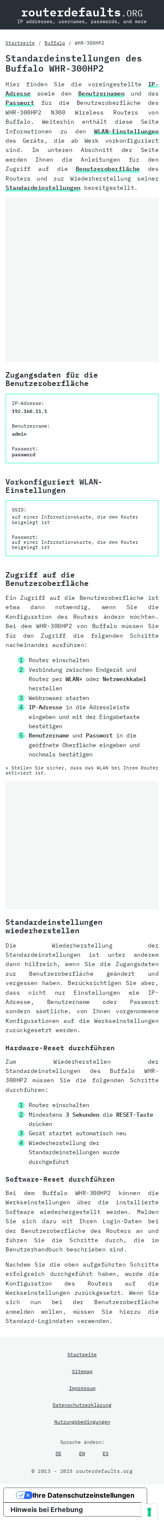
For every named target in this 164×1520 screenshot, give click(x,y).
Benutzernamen (101, 93)
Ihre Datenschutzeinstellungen (84, 1495)
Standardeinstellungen (43, 188)
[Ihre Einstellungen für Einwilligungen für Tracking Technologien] (149, 1512)
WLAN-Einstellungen (126, 131)
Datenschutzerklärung (82, 1404)
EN (82, 1453)
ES (105, 1453)
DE (58, 1453)
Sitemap (82, 1371)
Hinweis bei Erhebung (47, 1509)
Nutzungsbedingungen (82, 1421)
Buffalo (55, 43)
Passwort (19, 102)
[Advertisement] (82, 280)
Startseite (20, 43)
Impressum (82, 1387)
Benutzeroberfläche (108, 169)
